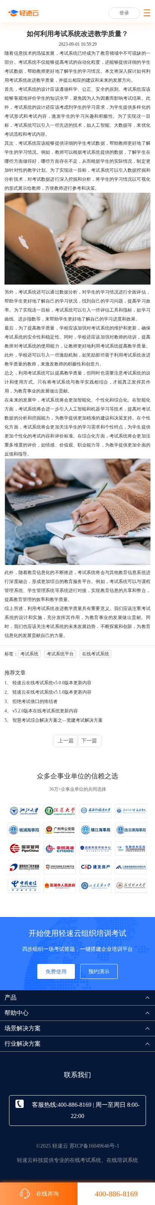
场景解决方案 (23, 1028)
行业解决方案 (23, 1043)
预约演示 (98, 971)
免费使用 (56, 971)
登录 (124, 13)
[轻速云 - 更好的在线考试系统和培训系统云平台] (23, 13)
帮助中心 (17, 1013)
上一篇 (66, 740)
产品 (11, 997)
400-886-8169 (116, 1194)
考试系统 (18, 80)
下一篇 (89, 740)
